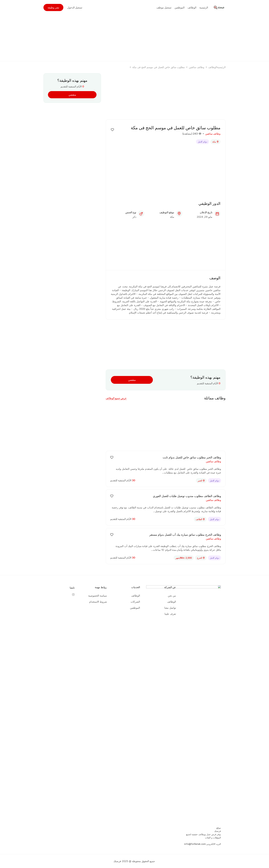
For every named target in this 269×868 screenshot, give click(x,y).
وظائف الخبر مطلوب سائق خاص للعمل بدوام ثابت (192, 457)
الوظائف (212, 67)
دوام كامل (202, 141)
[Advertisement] (134, 37)
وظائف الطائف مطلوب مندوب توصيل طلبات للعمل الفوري (187, 496)
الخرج (199, 557)
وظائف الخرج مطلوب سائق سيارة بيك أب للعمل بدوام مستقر (185, 534)
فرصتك (217, 831)
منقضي (132, 379)
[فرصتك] (219, 7)
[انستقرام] (73, 594)
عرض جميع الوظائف (116, 398)
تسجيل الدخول (74, 7)
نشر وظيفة (53, 7)
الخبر (200, 480)
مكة (214, 141)
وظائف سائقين (196, 67)
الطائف (199, 519)
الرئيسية (221, 67)
